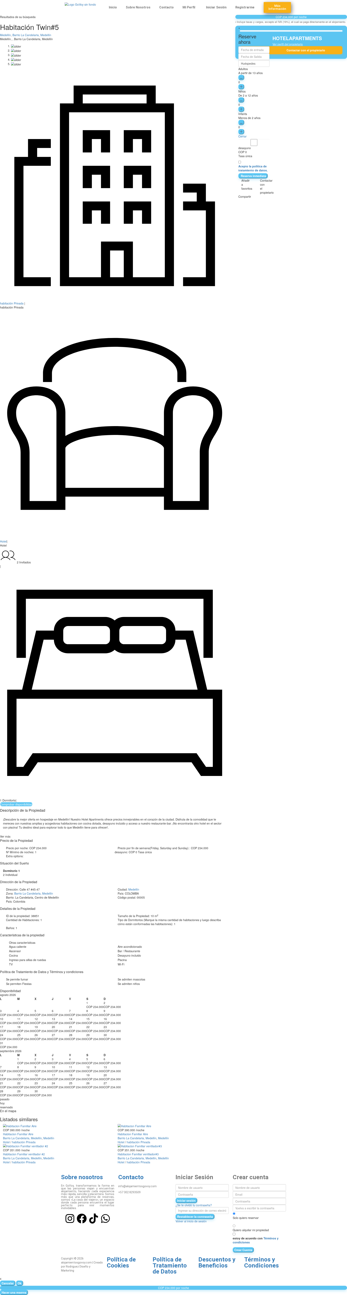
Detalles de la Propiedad (17, 908)
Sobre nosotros (82, 1177)
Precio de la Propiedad (16, 840)
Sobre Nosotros (138, 7)
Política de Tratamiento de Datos (170, 1265)
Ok (19, 1283)
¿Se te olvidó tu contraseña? (194, 1205)
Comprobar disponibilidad (16, 804)
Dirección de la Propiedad (18, 882)
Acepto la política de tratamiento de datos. (253, 168)
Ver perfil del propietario (287, 44)
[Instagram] (70, 1219)
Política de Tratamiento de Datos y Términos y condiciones (41, 971)
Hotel (3, 541)
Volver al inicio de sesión (191, 1221)
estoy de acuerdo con (256, 1240)
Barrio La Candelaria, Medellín (31, 35)
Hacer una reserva (14, 1292)
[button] (190, 7)
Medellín (5, 35)
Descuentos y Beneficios (216, 1262)
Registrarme (244, 7)
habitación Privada (11, 303)
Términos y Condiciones (261, 1262)
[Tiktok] (94, 1219)
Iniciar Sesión (216, 7)
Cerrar (242, 136)
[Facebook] (82, 1219)
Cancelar (8, 1283)
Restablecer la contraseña (195, 1217)
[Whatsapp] (105, 1219)
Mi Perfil (189, 7)
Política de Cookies (121, 1262)
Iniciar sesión (186, 1200)
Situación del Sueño (14, 863)
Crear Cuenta (243, 1250)
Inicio (113, 7)
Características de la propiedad (22, 935)
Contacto (166, 7)
